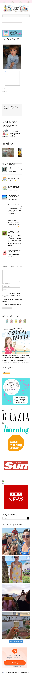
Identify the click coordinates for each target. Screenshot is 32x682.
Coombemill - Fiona (12, 204)
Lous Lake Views (12, 195)
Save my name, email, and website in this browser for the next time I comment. (11, 295)
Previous (15, 24)
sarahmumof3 (11, 186)
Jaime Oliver (11, 177)
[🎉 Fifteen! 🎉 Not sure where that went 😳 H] (16, 569)
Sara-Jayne (10, 219)
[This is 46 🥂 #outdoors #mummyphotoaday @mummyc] (16, 625)
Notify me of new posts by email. (12, 304)
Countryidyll (11, 231)
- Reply (20, 169)
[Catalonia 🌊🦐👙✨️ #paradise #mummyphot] (16, 541)
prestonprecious (12, 167)
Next (20, 24)
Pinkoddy (10, 250)
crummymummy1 (10, 125)
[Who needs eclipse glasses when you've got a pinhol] (16, 597)
